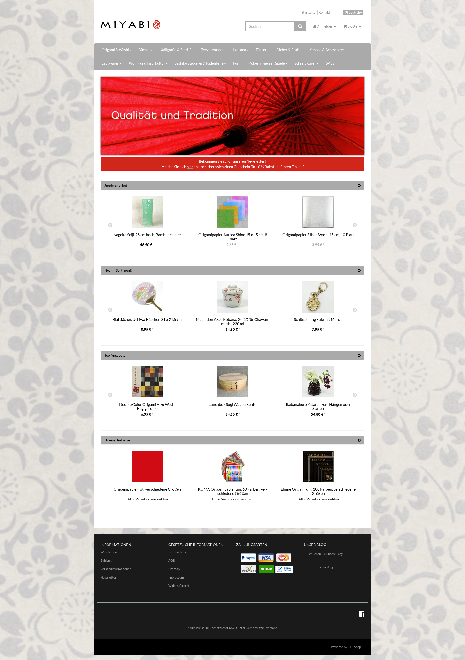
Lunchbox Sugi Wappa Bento (232, 404)
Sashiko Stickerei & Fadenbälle (199, 63)
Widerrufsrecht (178, 586)
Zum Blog (326, 567)
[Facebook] (361, 613)
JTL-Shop (354, 647)
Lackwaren (110, 63)
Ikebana (239, 49)
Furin (237, 63)
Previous (110, 225)
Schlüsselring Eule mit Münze (318, 319)
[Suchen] (300, 26)
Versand (252, 628)
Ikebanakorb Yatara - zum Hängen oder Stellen (318, 406)
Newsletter (108, 577)
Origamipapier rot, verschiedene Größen (147, 489)
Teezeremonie (212, 49)
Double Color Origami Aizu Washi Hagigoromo (147, 406)
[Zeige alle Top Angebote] (359, 355)
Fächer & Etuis (288, 49)
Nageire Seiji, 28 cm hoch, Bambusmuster (147, 234)
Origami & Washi (115, 49)
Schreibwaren (305, 63)
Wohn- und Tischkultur (147, 63)
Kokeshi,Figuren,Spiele (267, 63)
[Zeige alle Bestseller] (359, 440)
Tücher (261, 49)
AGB (171, 560)
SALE (330, 63)
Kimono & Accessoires (327, 49)
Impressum (176, 577)
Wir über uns (109, 552)
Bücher (144, 49)
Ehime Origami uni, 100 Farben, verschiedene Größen (318, 491)
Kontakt (324, 12)
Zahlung (106, 560)
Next (355, 225)
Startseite (308, 12)
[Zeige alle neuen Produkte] (359, 270)
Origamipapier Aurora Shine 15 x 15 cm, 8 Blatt (232, 236)
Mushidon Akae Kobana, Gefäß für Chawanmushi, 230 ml (233, 321)
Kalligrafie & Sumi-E (176, 49)
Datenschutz (177, 552)
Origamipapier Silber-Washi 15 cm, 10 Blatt (318, 234)
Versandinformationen (116, 569)
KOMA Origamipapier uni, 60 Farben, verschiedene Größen (233, 491)
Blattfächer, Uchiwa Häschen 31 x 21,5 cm (147, 319)
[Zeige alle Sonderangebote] (359, 185)
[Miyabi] (142, 24)
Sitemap (174, 569)
